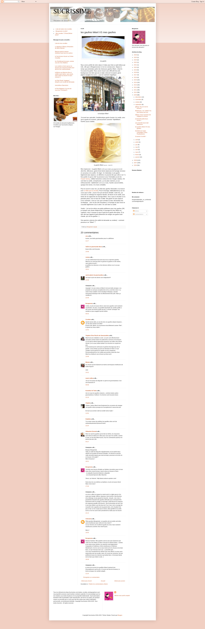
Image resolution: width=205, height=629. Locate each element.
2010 (135, 92)
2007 (135, 162)
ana (87, 236)
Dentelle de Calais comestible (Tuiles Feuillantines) (141, 132)
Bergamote (89, 303)
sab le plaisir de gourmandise (94, 275)
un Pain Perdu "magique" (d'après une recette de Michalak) (64, 81)
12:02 (87, 330)
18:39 (87, 559)
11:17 (87, 241)
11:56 (87, 413)
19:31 (87, 269)
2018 (135, 72)
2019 (135, 70)
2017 (135, 75)
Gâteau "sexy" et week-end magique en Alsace (143, 115)
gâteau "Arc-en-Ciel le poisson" (141, 107)
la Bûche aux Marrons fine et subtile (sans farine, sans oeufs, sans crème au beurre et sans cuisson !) (64, 75)
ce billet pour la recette (91, 190)
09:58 (87, 385)
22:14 (87, 513)
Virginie (88, 403)
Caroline (88, 319)
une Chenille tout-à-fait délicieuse (141, 123)
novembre (138, 99)
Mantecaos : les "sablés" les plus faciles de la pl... (143, 111)
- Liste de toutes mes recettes (63, 29)
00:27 (87, 441)
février (137, 154)
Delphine (88, 419)
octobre (137, 102)
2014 (135, 82)
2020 (135, 67)
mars (137, 152)
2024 (135, 60)
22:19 (87, 397)
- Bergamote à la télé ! (61, 31)
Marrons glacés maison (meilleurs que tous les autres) (63, 52)
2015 (135, 80)
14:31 (87, 372)
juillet (137, 142)
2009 (135, 95)
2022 (135, 62)
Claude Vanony (85, 179)
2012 (135, 87)
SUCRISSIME (72, 11)
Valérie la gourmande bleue (94, 246)
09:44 (87, 313)
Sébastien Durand (91, 431)
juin (136, 144)
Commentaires (138, 214)
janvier (137, 157)
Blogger (120, 615)
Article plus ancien (119, 581)
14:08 (87, 251)
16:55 (87, 532)
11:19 (87, 573)
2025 (135, 57)
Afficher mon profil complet (122, 595)
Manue (88, 362)
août (136, 139)
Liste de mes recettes (61, 43)
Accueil (103, 581)
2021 (135, 65)
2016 (135, 77)
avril (136, 149)
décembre (138, 97)
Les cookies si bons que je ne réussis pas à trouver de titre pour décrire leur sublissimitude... (64, 67)
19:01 (87, 461)
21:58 (87, 280)
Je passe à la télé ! (140, 136)
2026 (135, 55)
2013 (135, 85)
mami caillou (89, 378)
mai (136, 147)
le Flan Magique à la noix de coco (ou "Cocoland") (63, 89)
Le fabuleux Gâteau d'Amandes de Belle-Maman (64, 47)
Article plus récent (86, 581)
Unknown (88, 519)
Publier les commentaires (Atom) (98, 584)
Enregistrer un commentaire (91, 577)
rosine (87, 257)
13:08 (87, 356)
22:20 (87, 425)
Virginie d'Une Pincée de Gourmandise (97, 335)
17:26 (87, 486)
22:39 (87, 297)
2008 (135, 160)
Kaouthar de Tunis (91, 390)
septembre (138, 104)
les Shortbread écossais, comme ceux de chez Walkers (64, 62)
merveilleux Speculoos (61, 85)
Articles (136, 211)
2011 (135, 90)
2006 (135, 165)
